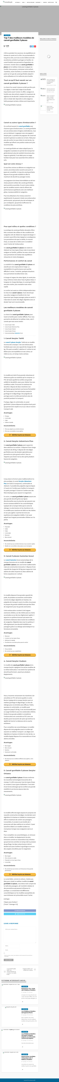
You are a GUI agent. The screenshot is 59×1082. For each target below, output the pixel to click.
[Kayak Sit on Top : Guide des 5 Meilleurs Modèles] (10, 984)
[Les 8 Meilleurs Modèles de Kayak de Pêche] (10, 1007)
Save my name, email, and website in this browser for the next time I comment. (18, 956)
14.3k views (30, 1040)
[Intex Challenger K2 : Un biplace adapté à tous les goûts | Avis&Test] (43, 79)
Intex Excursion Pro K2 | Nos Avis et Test (51, 89)
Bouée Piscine (51, 2)
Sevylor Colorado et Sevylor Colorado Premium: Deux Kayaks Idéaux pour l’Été (51, 98)
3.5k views (30, 1061)
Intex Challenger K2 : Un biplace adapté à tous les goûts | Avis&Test (51, 81)
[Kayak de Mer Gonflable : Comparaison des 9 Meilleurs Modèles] (10, 1052)
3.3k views (30, 992)
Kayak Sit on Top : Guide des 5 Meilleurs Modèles (28, 989)
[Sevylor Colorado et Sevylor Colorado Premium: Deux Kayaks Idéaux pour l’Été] (43, 95)
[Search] (56, 2)
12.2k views (30, 1014)
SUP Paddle (17, 2)
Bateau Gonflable (30, 2)
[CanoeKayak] (7, 2)
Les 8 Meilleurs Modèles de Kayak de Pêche (28, 1012)
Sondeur (45, 2)
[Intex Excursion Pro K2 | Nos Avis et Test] (43, 88)
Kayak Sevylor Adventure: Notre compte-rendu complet (50, 108)
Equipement (38, 2)
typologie (7, 35)
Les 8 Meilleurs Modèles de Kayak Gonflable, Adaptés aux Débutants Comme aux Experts (28, 1036)
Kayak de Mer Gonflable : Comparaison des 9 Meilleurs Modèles (28, 1058)
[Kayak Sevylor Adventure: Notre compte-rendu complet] (43, 108)
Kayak (23, 2)
